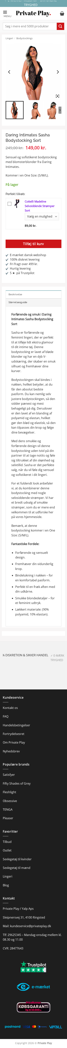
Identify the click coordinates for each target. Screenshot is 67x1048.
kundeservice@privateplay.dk (30, 926)
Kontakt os (10, 708)
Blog (6, 885)
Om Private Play (14, 742)
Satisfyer (9, 775)
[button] (7, 13)
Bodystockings (24, 38)
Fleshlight (9, 792)
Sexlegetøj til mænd (16, 868)
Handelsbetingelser (16, 725)
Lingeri (9, 38)
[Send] (60, 26)
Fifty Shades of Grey (17, 783)
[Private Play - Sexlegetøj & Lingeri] (33, 14)
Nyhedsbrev (11, 751)
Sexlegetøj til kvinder (17, 859)
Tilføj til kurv (33, 243)
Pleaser (8, 818)
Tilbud (7, 842)
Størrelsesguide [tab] (18, 302)
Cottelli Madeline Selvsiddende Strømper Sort (40, 206)
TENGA (7, 809)
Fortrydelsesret (13, 734)
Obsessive (10, 801)
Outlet (7, 850)
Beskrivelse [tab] (15, 294)
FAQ (5, 716)
